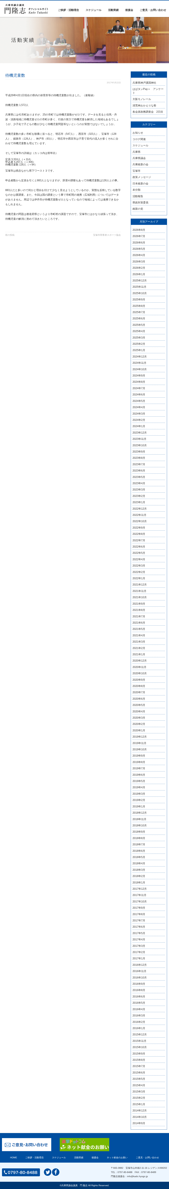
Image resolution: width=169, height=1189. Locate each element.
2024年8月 (139, 381)
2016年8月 (139, 990)
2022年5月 (139, 553)
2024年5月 (139, 401)
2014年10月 (140, 1117)
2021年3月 (139, 641)
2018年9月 (139, 831)
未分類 (136, 189)
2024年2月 (139, 420)
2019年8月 (139, 762)
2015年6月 (139, 1072)
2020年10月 (140, 673)
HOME (13, 1157)
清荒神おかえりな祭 (144, 105)
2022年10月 (140, 521)
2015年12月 (140, 1034)
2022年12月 (140, 508)
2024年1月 (139, 426)
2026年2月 (139, 267)
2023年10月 (140, 445)
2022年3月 (139, 565)
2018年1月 (139, 882)
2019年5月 (139, 781)
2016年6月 (139, 996)
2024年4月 (139, 407)
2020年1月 (139, 730)
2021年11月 (139, 591)
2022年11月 (139, 515)
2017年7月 (139, 920)
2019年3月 (139, 793)
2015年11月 (139, 1041)
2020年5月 (139, 705)
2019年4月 (139, 787)
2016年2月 (139, 1022)
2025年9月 (139, 299)
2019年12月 (140, 736)
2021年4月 (139, 635)
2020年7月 (139, 692)
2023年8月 (139, 457)
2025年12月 (140, 280)
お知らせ (138, 132)
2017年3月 (139, 946)
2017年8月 (139, 914)
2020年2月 (139, 724)
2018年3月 (139, 869)
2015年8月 (139, 1060)
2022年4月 (139, 559)
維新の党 (138, 208)
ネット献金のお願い (117, 1157)
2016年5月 (139, 1002)
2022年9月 (139, 527)
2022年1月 (139, 578)
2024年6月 (139, 394)
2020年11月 (139, 667)
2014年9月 (139, 1123)
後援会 (129, 10)
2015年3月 (139, 1091)
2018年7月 (139, 844)
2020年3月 (139, 717)
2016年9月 (139, 983)
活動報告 (138, 196)
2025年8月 (139, 306)
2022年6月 (139, 546)
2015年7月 (139, 1066)
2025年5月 (139, 325)
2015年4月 (139, 1085)
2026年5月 (139, 248)
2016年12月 (140, 964)
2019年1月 (139, 806)
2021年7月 (139, 616)
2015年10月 (140, 1047)
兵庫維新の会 (140, 164)
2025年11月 (139, 286)
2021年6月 (139, 622)
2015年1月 (139, 1104)
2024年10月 (140, 369)
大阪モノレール (142, 99)
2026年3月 (139, 261)
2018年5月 (139, 857)
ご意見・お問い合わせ (153, 10)
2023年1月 (139, 502)
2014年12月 (140, 1110)
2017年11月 (139, 895)
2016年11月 (139, 971)
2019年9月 (139, 755)
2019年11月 (139, 743)
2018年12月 (140, 812)
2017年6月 (139, 926)
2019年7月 (139, 768)
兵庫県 (136, 151)
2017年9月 (139, 907)
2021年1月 (139, 654)
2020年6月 (139, 698)
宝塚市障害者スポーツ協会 (107, 235)
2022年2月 (139, 572)
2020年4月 (139, 711)
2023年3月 (139, 489)
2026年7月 (139, 236)
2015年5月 (139, 1078)
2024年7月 (139, 388)
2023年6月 (139, 470)
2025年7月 (139, 312)
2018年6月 (139, 850)
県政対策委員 (140, 202)
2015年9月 (139, 1053)
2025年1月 (139, 350)
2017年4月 (139, 939)
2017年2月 (139, 952)
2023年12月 (140, 432)
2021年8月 (139, 610)
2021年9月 (139, 603)
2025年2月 (139, 343)
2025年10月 (140, 293)
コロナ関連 (139, 139)
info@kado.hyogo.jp (137, 1176)
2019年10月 (140, 749)
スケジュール (93, 10)
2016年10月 (140, 977)
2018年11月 (139, 819)
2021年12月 (140, 584)
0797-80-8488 (125, 1172)
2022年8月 (139, 534)
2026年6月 (139, 242)
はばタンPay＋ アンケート (148, 91)
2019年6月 (139, 774)
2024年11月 (139, 362)
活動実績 (113, 10)
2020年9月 (139, 679)
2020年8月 (139, 686)
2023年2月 (139, 496)
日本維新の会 (140, 183)
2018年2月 (139, 876)
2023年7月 (139, 464)
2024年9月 (139, 375)
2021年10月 (140, 597)
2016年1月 (139, 1028)
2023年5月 (139, 477)
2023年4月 (139, 483)
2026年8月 (139, 229)
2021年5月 (139, 629)
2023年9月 (139, 451)
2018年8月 (139, 838)
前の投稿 (10, 235)
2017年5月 (139, 933)
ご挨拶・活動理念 (68, 10)
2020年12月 (140, 660)
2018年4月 (139, 863)
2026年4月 (139, 255)
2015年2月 (139, 1097)
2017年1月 (139, 958)
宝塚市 (136, 170)
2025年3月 (139, 337)
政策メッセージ (142, 177)
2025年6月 (139, 318)
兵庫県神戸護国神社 (144, 82)
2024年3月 (139, 413)
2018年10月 (140, 825)
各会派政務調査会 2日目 (148, 111)
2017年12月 (140, 888)
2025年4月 (139, 331)
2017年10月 (140, 901)
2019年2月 (139, 800)
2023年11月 (139, 439)
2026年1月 (139, 274)
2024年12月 (140, 356)
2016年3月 (139, 1015)
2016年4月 (139, 1009)
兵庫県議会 (139, 158)
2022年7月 (139, 540)
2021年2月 (139, 648)
